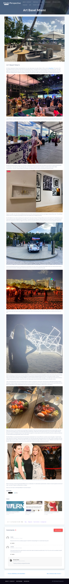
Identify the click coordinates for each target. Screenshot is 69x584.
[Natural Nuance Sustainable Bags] (53, 506)
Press (41, 2)
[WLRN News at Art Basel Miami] (15, 506)
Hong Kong (51, 68)
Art (30, 4)
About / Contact (27, 2)
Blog (25, 521)
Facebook (26, 581)
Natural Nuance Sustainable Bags (51, 511)
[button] (12, 3)
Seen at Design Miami (30, 511)
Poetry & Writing (37, 4)
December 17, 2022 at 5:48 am (19, 560)
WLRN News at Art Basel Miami (12, 511)
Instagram (19, 581)
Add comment (58, 530)
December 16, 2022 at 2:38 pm (16, 547)
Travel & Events (36, 521)
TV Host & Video (56, 2)
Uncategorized (43, 521)
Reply (13, 543)
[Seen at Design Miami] (34, 506)
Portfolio (35, 2)
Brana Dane (16, 559)
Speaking (25, 4)
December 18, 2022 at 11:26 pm (16, 538)
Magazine (47, 2)
